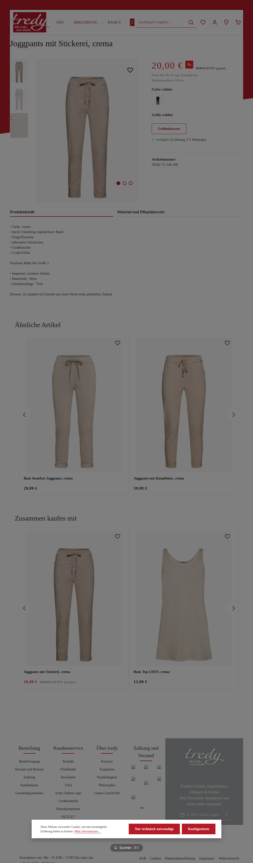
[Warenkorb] (237, 22)
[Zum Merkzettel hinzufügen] (130, 70)
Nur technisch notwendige (154, 829)
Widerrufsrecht (228, 858)
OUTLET (68, 817)
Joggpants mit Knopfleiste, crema (159, 478)
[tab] (61, 212)
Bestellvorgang (29, 761)
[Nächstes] (132, 22)
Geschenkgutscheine (29, 793)
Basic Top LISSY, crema (152, 672)
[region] (76, 131)
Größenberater (169, 129)
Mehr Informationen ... (87, 831)
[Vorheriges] (25, 414)
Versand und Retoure (29, 769)
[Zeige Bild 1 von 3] (118, 183)
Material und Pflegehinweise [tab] (141, 212)
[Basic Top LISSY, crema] (184, 598)
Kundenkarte (29, 785)
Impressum (206, 858)
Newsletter (68, 777)
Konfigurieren (198, 829)
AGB (142, 858)
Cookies (155, 858)
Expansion (107, 769)
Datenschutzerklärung (180, 858)
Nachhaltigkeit (107, 777)
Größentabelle (68, 801)
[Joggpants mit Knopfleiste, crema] (184, 405)
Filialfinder (68, 769)
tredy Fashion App (68, 793)
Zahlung (29, 777)
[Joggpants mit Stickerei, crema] (87, 131)
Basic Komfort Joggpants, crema (48, 478)
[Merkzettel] (203, 22)
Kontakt (68, 761)
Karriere (107, 761)
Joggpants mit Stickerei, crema (47, 672)
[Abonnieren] (226, 815)
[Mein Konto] (214, 22)
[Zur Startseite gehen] (30, 22)
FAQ (68, 785)
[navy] (158, 100)
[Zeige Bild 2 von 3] (124, 183)
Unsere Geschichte (107, 793)
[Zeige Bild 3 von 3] (130, 183)
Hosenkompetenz (68, 809)
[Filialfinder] (226, 22)
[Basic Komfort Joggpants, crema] (74, 405)
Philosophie (107, 785)
